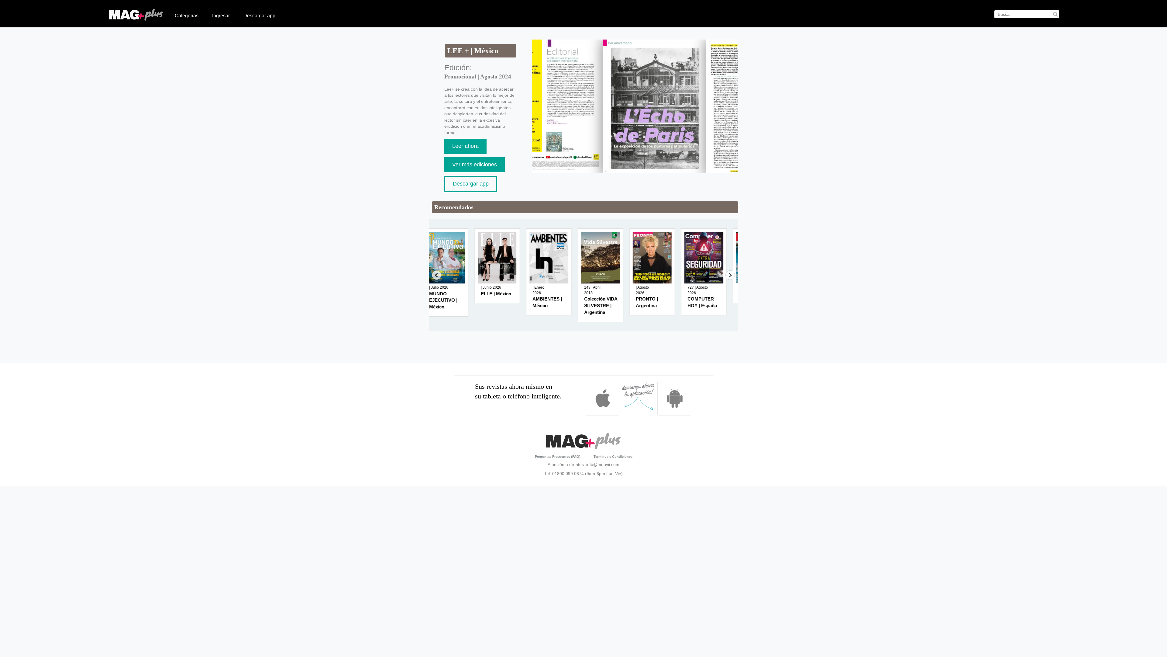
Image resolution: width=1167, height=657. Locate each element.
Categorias (186, 15)
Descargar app (259, 15)
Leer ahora (465, 146)
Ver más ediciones (474, 165)
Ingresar (221, 15)
